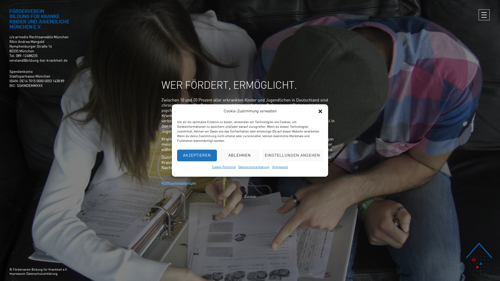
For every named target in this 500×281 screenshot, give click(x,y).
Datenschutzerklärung (254, 167)
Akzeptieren (197, 155)
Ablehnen (239, 155)
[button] (320, 111)
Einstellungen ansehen (292, 155)
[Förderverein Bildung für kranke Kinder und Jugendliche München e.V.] (479, 258)
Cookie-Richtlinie (224, 167)
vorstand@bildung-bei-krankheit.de (38, 60)
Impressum (280, 167)
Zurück (250, 197)
